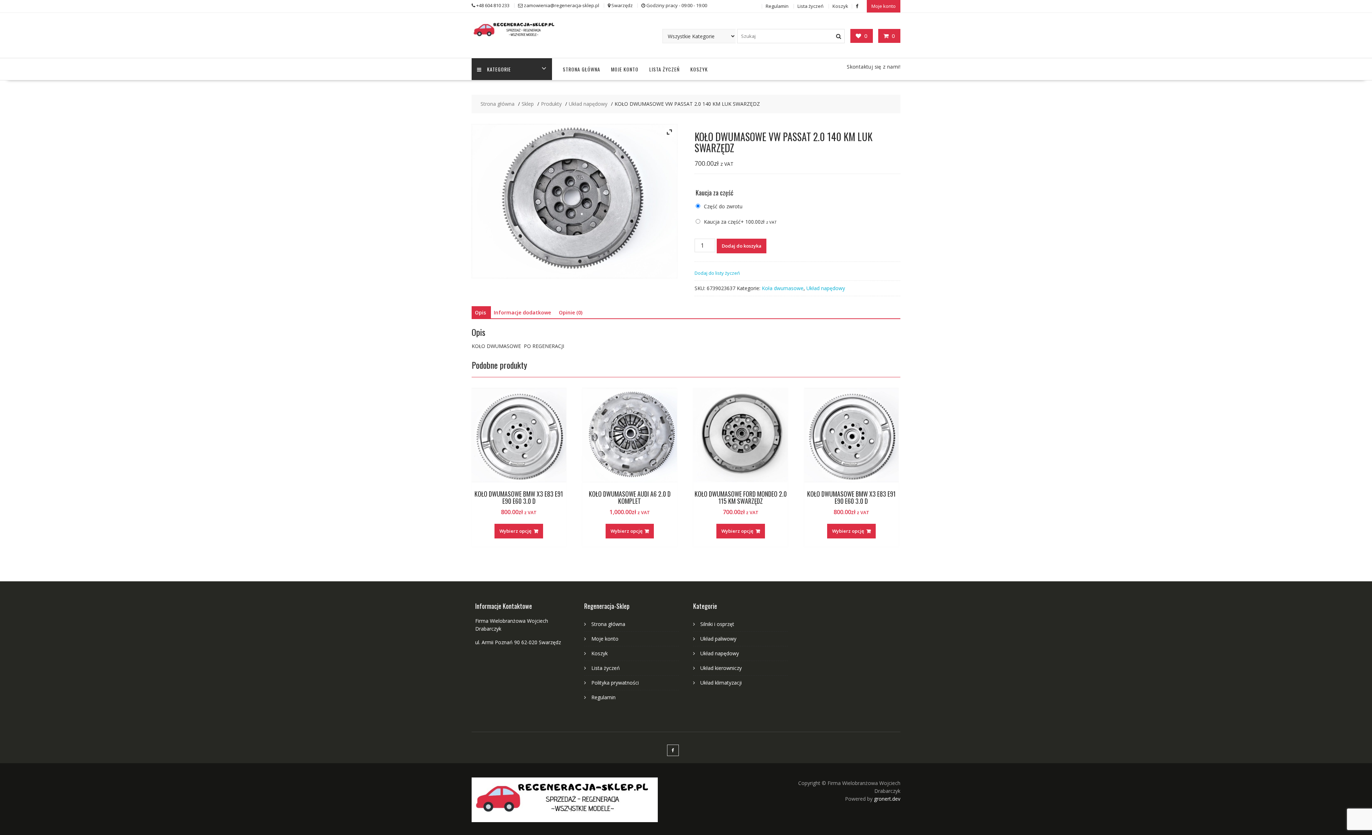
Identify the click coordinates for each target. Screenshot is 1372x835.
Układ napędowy (825, 288)
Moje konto (883, 6)
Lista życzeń (810, 6)
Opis (480, 312)
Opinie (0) (570, 312)
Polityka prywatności (615, 682)
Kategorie (499, 69)
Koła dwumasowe (783, 288)
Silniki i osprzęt (717, 624)
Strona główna (581, 69)
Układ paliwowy (718, 638)
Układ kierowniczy (721, 668)
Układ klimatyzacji (721, 682)
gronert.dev (887, 798)
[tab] (480, 312)
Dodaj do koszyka (741, 246)
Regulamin (777, 6)
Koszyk (840, 6)
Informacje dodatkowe (522, 312)
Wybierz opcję (515, 531)
